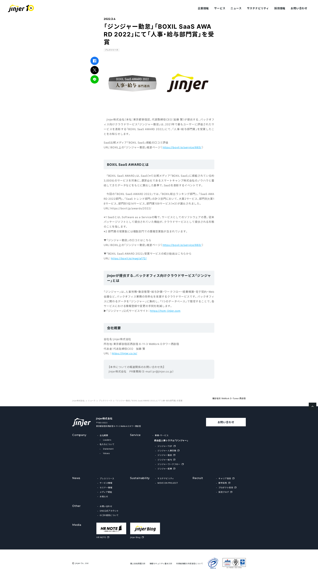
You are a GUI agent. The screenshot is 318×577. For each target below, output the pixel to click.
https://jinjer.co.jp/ (124, 353)
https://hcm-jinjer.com (165, 311)
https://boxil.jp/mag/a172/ (129, 258)
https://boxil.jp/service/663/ (182, 147)
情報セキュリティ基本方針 (161, 563)
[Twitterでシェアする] (94, 70)
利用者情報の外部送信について (189, 563)
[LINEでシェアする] (94, 79)
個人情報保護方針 (137, 563)
